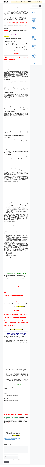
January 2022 (33, 63)
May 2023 (33, 49)
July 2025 (33, 22)
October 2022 (33, 57)
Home (12, 1)
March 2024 (33, 38)
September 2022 (34, 58)
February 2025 (34, 28)
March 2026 (33, 13)
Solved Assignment (17, 1)
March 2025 (33, 27)
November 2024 (34, 31)
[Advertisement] (16, 355)
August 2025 (33, 21)
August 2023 (33, 46)
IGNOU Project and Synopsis (38, 1)
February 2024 (34, 39)
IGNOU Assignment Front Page (16, 384)
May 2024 (33, 36)
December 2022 (34, 55)
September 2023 (34, 45)
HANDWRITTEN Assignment (30, 1)
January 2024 (33, 40)
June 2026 (33, 12)
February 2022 (34, 62)
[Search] (40, 6)
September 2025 (34, 20)
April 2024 (33, 37)
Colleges (22, 1)
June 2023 (33, 48)
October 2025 (33, 19)
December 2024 (34, 30)
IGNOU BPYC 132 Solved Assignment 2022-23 (10, 439)
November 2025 (34, 18)
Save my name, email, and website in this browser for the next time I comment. (15, 459)
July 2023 (33, 47)
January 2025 (33, 29)
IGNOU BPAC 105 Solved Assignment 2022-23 (14, 438)
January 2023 (33, 54)
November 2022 (34, 56)
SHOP (24, 1)
